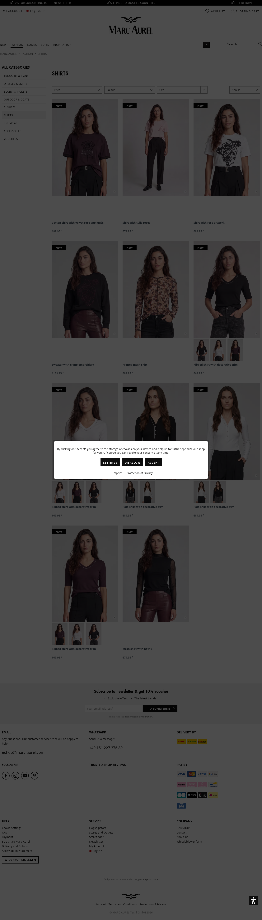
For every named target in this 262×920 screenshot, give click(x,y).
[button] (253, 900)
